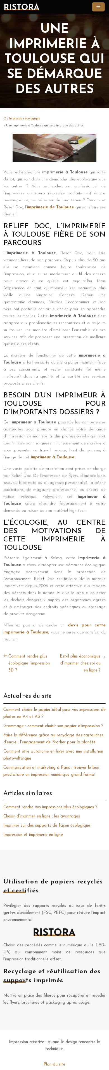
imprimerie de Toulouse (51, 207)
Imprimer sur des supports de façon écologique (46, 826)
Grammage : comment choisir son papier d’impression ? (53, 726)
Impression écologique (24, 118)
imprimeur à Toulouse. (53, 457)
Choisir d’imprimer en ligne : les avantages (41, 816)
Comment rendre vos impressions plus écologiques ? (50, 807)
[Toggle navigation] (98, 6)
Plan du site (54, 1064)
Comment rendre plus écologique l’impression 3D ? (29, 663)
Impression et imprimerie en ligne (33, 835)
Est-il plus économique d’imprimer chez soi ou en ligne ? (80, 663)
